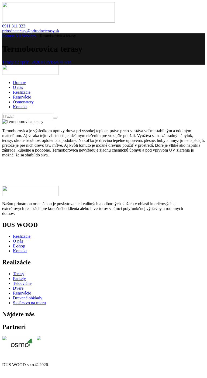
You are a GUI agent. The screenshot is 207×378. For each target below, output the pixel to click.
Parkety (19, 278)
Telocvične (22, 283)
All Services (25, 35)
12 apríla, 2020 (27, 62)
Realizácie (21, 236)
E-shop (19, 246)
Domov (8, 35)
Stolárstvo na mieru (29, 302)
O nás (18, 241)
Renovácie (22, 293)
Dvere (18, 288)
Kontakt (20, 250)
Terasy (7, 62)
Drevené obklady (27, 298)
